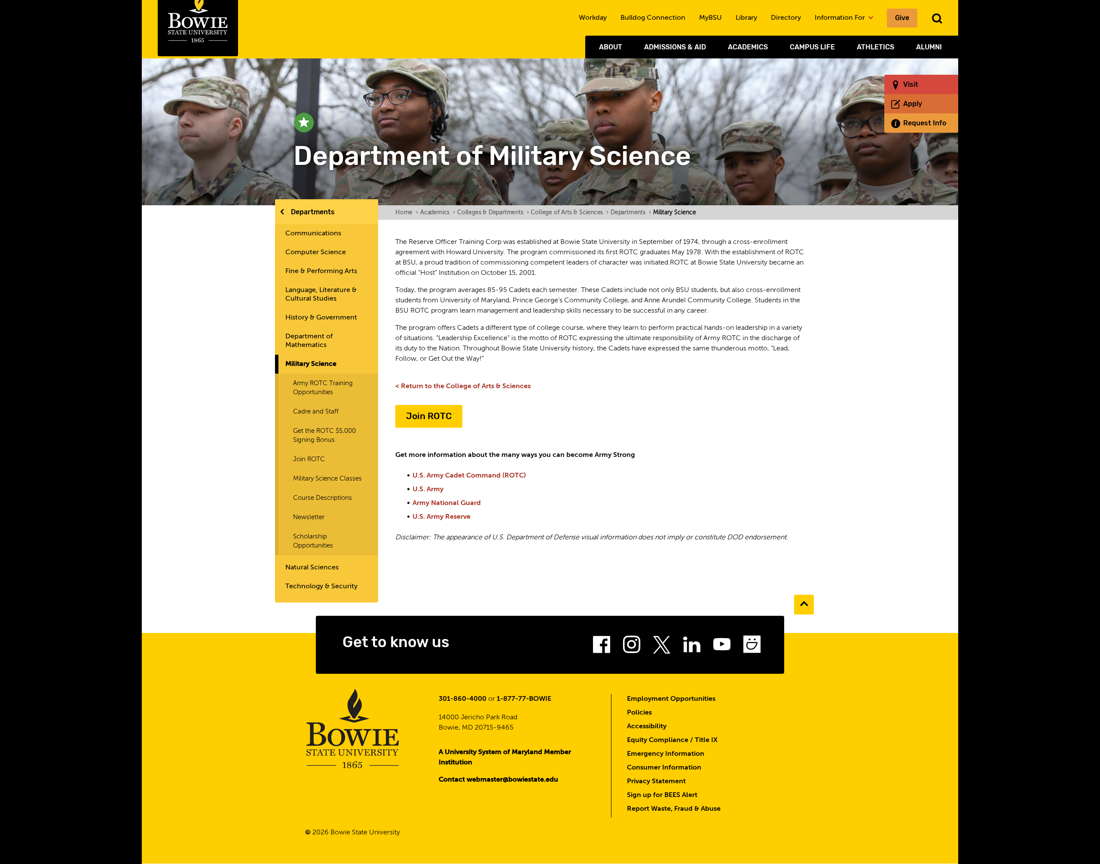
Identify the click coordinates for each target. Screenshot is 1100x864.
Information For (841, 18)
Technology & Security (321, 586)
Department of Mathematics (309, 341)
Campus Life (812, 47)
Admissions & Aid (675, 47)
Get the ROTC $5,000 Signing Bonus (324, 435)
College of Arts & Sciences (569, 213)
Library (746, 18)
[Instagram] (631, 647)
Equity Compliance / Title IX (672, 740)
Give (902, 18)
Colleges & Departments (493, 213)
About (610, 47)
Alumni (929, 47)
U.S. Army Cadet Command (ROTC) (469, 475)
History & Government (321, 317)
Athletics (875, 47)
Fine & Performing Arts (321, 271)
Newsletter (308, 517)
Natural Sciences (312, 567)
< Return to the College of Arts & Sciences (463, 386)
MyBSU (710, 18)
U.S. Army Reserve (441, 517)
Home (406, 213)
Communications (313, 233)
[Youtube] (721, 647)
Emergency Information (665, 754)
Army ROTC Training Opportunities (323, 387)
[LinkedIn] (691, 647)
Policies (639, 712)
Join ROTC (309, 459)
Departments (313, 212)
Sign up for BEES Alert (662, 795)
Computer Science (315, 252)
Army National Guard (446, 503)
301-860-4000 (462, 699)
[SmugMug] (752, 647)
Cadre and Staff (316, 411)
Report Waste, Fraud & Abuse (674, 809)
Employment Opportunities (671, 699)
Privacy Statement (656, 781)
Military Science (310, 364)
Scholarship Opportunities (313, 541)
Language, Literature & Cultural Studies (321, 294)
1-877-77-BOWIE (524, 699)
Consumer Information (664, 767)
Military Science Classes (327, 478)
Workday (593, 18)
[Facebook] (601, 647)
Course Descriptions (322, 498)
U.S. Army (427, 489)
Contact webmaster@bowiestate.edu (498, 779)
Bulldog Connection (652, 18)
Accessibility (646, 726)
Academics (748, 47)
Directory (786, 18)
